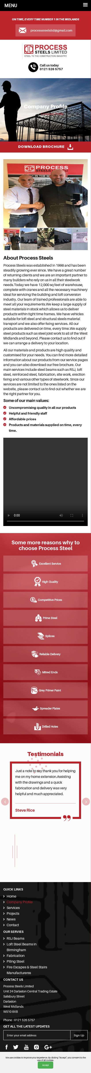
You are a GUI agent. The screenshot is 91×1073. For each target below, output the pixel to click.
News (11, 919)
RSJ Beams (15, 938)
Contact (13, 925)
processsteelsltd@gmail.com (51, 30)
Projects (13, 913)
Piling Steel (15, 961)
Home (32, 114)
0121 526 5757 (51, 69)
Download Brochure (41, 147)
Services (13, 907)
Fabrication (16, 955)
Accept (45, 1065)
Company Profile (52, 114)
